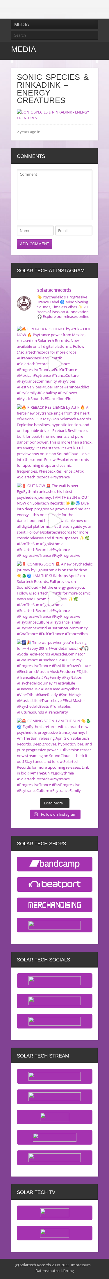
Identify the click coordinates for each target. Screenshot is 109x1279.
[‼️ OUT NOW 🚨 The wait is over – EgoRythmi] (54, 520)
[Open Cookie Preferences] (10, 1271)
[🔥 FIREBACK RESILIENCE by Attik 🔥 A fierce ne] (54, 442)
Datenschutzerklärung (54, 1270)
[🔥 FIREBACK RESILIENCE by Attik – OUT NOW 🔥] (54, 363)
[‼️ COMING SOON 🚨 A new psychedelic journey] (54, 599)
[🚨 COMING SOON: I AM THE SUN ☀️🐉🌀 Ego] (54, 755)
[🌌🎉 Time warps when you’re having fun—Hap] (54, 677)
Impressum (81, 1264)
